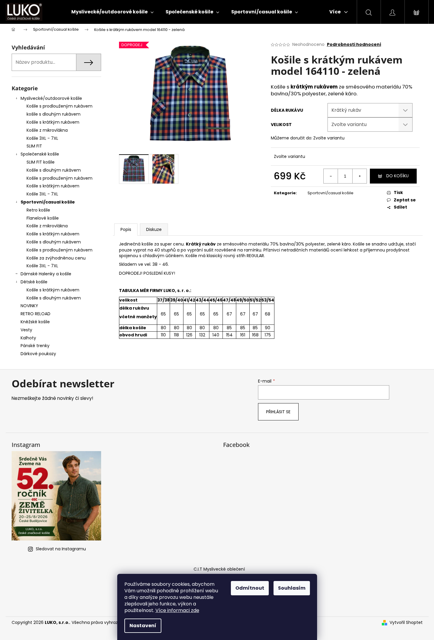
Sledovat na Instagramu (61, 549)
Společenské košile (40, 154)
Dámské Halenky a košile (46, 274)
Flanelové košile (43, 218)
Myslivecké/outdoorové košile (51, 98)
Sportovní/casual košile (48, 202)
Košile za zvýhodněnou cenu (56, 258)
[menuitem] (112, 12)
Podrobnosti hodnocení (354, 44)
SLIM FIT (34, 146)
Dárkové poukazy (38, 354)
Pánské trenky (35, 346)
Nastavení (142, 625)
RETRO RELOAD (35, 314)
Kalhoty (28, 338)
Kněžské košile (35, 322)
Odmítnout (249, 588)
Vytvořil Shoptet (406, 622)
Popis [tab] (126, 229)
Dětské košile (34, 282)
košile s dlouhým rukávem (54, 114)
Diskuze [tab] (154, 229)
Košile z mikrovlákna (47, 130)
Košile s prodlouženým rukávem (59, 106)
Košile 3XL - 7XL (42, 138)
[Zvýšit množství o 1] (359, 176)
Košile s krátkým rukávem (53, 122)
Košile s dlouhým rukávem (54, 170)
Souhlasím (291, 588)
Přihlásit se (278, 412)
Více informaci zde (177, 610)
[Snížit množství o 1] (331, 176)
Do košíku (397, 176)
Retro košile (38, 210)
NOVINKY (29, 306)
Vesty (26, 330)
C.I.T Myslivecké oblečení (219, 569)
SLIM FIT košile (41, 162)
